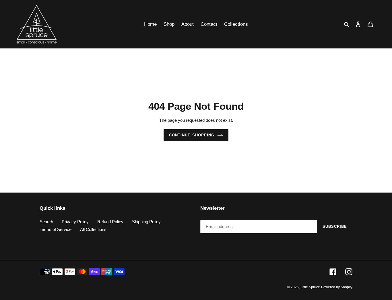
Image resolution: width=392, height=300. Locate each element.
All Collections (93, 229)
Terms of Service (55, 229)
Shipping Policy (146, 221)
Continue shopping (191, 135)
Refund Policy (110, 221)
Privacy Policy (75, 221)
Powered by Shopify (336, 287)
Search (46, 221)
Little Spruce (310, 287)
